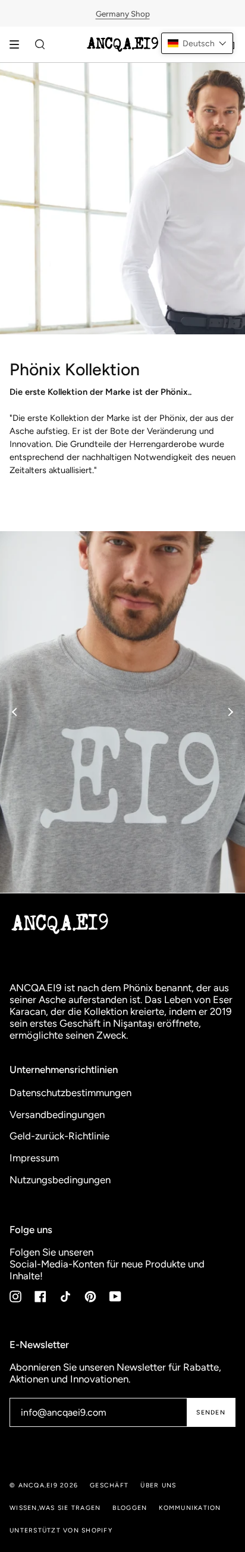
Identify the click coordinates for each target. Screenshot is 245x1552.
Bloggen (129, 1508)
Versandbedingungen (57, 1114)
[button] (197, 43)
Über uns (158, 1485)
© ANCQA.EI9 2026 (44, 1485)
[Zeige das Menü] (18, 44)
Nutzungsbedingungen (60, 1180)
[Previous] (15, 712)
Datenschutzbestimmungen (70, 1092)
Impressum (34, 1158)
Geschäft (109, 1485)
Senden (210, 1412)
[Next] (230, 712)
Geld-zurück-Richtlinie (59, 1136)
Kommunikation (190, 1508)
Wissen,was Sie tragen (55, 1508)
